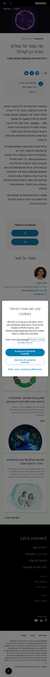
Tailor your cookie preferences (25, 369)
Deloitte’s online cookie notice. (31, 341)
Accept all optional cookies (25, 352)
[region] (25, 338)
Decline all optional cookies (25, 361)
